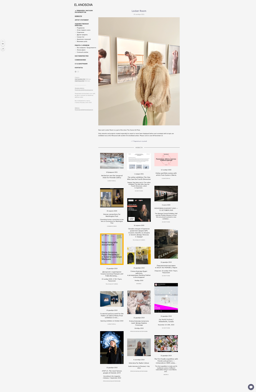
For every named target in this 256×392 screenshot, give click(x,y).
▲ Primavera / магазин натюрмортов (84, 11)
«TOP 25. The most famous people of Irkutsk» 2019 (112, 372)
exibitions (139, 190)
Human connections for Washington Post (111, 215)
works (138, 283)
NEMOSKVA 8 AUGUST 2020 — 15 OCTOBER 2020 (166, 209)
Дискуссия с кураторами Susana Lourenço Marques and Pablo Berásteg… (112, 274)
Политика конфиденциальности (84, 90)
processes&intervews (139, 331)
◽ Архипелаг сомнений (83, 39)
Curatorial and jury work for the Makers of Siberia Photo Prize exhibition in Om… (112, 315)
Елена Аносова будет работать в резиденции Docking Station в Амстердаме (138, 274)
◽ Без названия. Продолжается (85, 47)
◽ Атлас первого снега (82, 30)
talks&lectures (139, 240)
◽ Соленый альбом (81, 52)
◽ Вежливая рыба (81, 41)
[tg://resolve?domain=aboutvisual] (75, 72)
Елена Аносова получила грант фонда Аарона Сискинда (139, 323)
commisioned (112, 226)
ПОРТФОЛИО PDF (80, 79)
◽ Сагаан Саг (79, 37)
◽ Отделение (79, 32)
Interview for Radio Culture (139, 363)
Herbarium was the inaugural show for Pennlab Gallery (112, 176)
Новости (78, 16)
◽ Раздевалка (79, 28)
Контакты (79, 67)
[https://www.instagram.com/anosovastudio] (78, 72)
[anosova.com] (83, 5)
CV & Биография (81, 64)
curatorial (112, 180)
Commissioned (80, 60)
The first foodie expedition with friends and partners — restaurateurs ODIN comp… (166, 361)
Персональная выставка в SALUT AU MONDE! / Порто (166, 266)
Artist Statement (82, 20)
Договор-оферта (79, 88)
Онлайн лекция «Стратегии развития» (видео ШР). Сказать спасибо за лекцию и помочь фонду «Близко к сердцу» (139, 233)
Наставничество (81, 56)
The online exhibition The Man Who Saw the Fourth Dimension (139, 178)
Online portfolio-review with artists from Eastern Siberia (166, 174)
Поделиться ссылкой (140, 141)
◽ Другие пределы (81, 34)
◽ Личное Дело (80, 50)
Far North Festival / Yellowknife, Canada (166, 320)
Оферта (77, 108)
